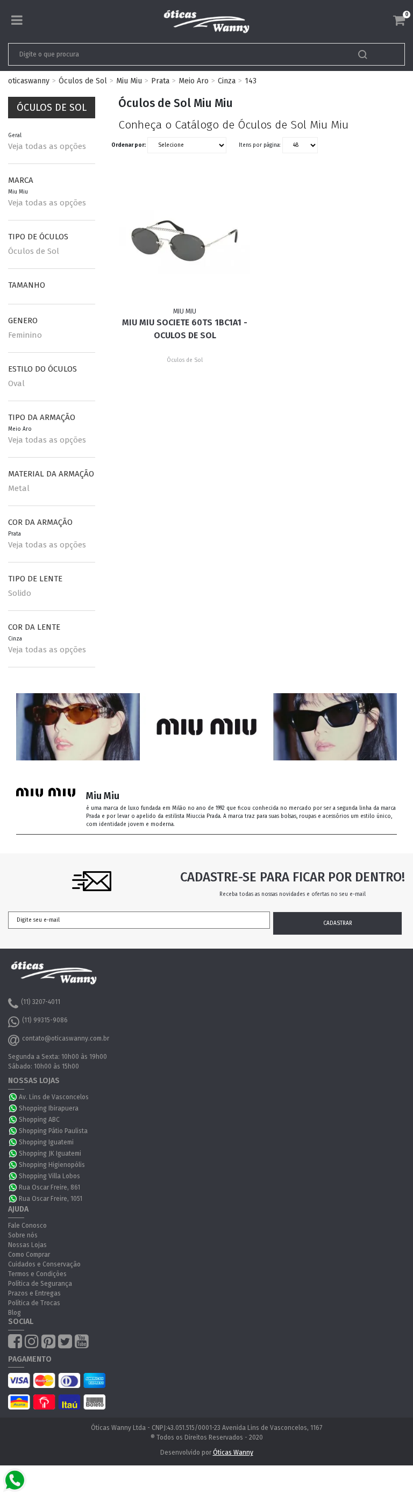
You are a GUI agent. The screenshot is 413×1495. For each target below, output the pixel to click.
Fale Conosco (27, 1225)
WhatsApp (13, 1097)
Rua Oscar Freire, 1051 (50, 1198)
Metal (19, 488)
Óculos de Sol (83, 81)
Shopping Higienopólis (52, 1165)
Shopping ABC (39, 1119)
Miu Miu (129, 81)
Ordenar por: (128, 145)
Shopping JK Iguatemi (50, 1153)
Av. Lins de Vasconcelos (54, 1097)
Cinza (227, 81)
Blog (14, 1312)
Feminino (25, 335)
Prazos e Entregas (34, 1293)
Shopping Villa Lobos (49, 1176)
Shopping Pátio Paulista (53, 1131)
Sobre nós (23, 1235)
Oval (16, 383)
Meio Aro (194, 81)
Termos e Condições (37, 1274)
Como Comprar (29, 1254)
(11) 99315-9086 (45, 1020)
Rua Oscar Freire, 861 (49, 1187)
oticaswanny (28, 81)
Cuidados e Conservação (44, 1264)
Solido (19, 593)
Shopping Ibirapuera (49, 1108)
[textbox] (167, 54)
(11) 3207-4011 (40, 1002)
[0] (399, 20)
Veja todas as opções (47, 146)
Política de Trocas (34, 1303)
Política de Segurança (40, 1283)
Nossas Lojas (27, 1245)
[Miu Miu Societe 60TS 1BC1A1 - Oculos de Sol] (185, 241)
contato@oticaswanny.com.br (65, 1038)
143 (251, 81)
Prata (160, 81)
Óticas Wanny (233, 1452)
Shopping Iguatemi (46, 1142)
